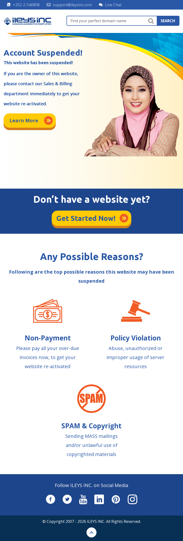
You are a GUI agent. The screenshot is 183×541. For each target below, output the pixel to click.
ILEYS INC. (96, 521)
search (168, 20)
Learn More (24, 120)
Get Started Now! (86, 218)
